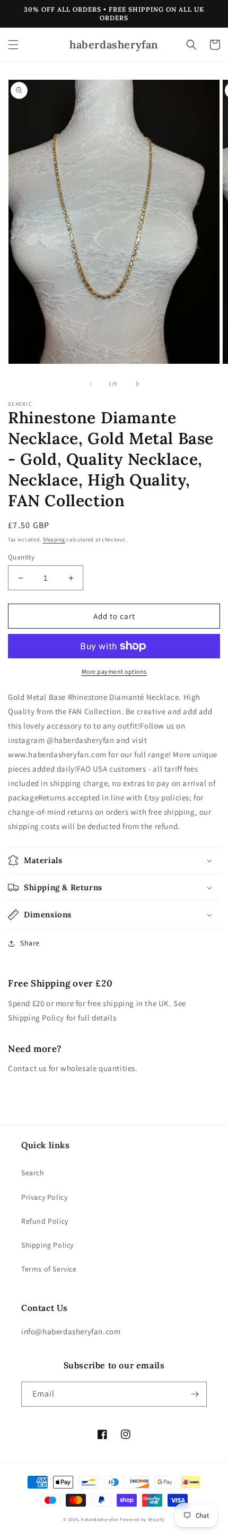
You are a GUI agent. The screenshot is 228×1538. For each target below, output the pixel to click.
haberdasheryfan (100, 1519)
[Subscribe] (194, 1394)
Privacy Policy (44, 1197)
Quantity (21, 557)
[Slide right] (137, 384)
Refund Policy (44, 1221)
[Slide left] (90, 384)
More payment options (114, 671)
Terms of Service (49, 1269)
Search (33, 1172)
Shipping (54, 539)
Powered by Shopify (142, 1519)
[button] (13, 44)
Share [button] (30, 943)
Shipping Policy (47, 1245)
